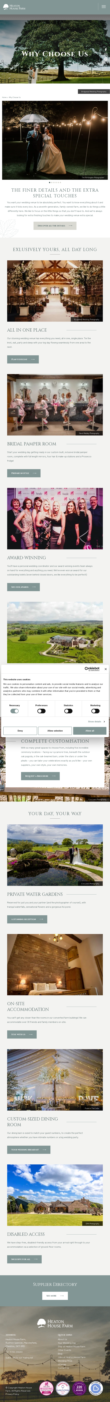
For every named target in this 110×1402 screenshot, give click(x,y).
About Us (62, 1339)
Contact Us (63, 1367)
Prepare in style (20, 473)
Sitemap (62, 1364)
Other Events (64, 1350)
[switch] (41, 711)
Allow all (90, 730)
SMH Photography (92, 1223)
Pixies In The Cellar (92, 1108)
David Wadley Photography (89, 433)
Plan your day (19, 359)
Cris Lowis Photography (97, 799)
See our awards (19, 587)
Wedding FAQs (65, 1360)
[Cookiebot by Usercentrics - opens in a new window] (86, 669)
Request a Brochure (36, 776)
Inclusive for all (20, 1259)
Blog (60, 1353)
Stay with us (18, 1034)
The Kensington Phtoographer (93, 177)
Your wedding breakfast (25, 1149)
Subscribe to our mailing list (19, 1357)
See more (51, 1295)
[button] (104, 7)
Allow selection (55, 730)
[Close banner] (106, 669)
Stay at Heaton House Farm (71, 1346)
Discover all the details (51, 225)
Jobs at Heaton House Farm (72, 1357)
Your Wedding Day (67, 1342)
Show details (94, 721)
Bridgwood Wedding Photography (93, 91)
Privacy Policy (12, 1393)
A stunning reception (23, 919)
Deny (20, 730)
